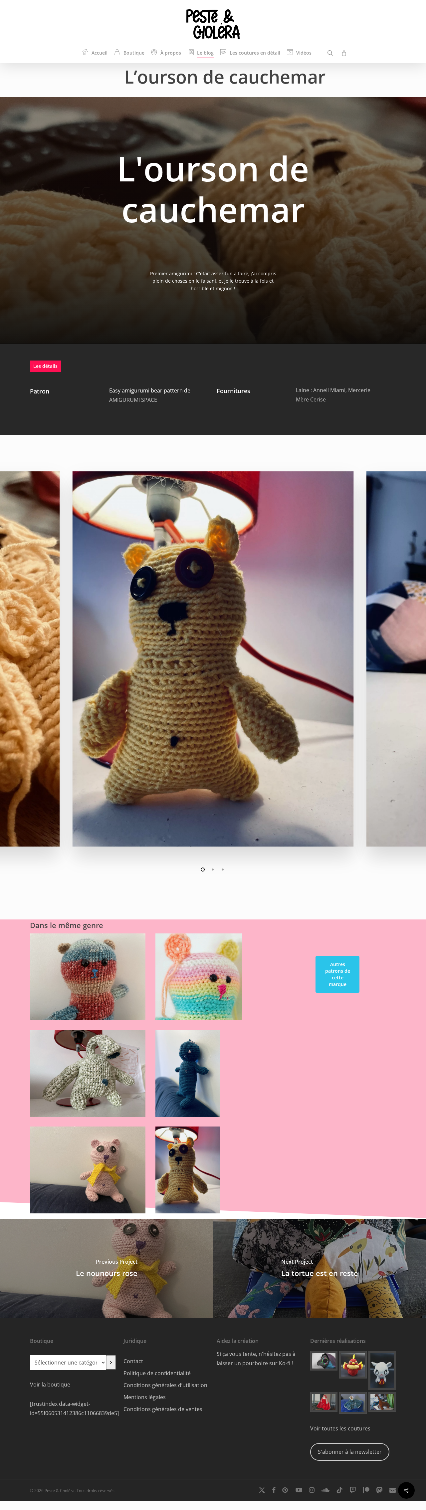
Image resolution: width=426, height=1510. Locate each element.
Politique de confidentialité (157, 1373)
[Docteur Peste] (324, 1361)
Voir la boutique (50, 1384)
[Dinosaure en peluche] (382, 1401)
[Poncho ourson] (353, 1402)
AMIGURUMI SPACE (133, 399)
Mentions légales (144, 1397)
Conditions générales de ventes (162, 1409)
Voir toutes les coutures (340, 1428)
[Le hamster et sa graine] (382, 1370)
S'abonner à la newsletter (350, 1451)
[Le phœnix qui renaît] (353, 1365)
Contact (133, 1361)
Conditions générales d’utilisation (165, 1385)
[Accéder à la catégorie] (111, 1362)
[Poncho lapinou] (324, 1401)
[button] (337, 974)
